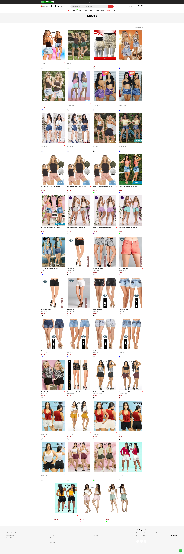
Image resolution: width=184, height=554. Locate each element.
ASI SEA (43, 63)
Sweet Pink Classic (97, 393)
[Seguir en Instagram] (141, 541)
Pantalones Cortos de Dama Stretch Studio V (116, 515)
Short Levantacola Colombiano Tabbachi (51, 145)
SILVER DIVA (95, 311)
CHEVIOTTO (44, 146)
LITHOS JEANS (70, 105)
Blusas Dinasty (44, 393)
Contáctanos (96, 537)
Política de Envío (10, 537)
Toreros (52, 535)
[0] (137, 6)
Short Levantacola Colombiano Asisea (50, 62)
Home (89, 18)
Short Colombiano (45, 391)
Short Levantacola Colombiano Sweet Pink (103, 145)
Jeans (80, 10)
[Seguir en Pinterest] (145, 541)
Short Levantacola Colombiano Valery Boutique (76, 103)
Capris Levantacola (54, 532)
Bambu (68, 229)
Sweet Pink (95, 146)
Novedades (75, 10)
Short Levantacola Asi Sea (125, 62)
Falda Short (52, 542)
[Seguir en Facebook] (137, 541)
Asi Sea (69, 188)
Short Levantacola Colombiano (126, 145)
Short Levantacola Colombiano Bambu (76, 227)
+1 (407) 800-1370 (48, 2)
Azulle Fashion (70, 270)
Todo (113, 10)
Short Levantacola (97, 309)
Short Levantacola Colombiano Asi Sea (76, 62)
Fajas (86, 10)
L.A (93, 63)
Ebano (68, 475)
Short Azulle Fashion (72, 268)
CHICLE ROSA (44, 434)
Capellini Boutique (123, 146)
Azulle (42, 270)
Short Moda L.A (96, 62)
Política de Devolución (11, 535)
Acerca (94, 540)
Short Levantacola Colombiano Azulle (50, 268)
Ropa (91, 10)
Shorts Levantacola (54, 537)
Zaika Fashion (70, 393)
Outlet (108, 10)
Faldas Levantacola (54, 540)
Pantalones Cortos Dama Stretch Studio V (90, 515)
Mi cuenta (131, 6)
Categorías (95, 535)
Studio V (82, 517)
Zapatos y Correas (99, 10)
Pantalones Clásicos (54, 545)
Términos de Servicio (11, 532)
